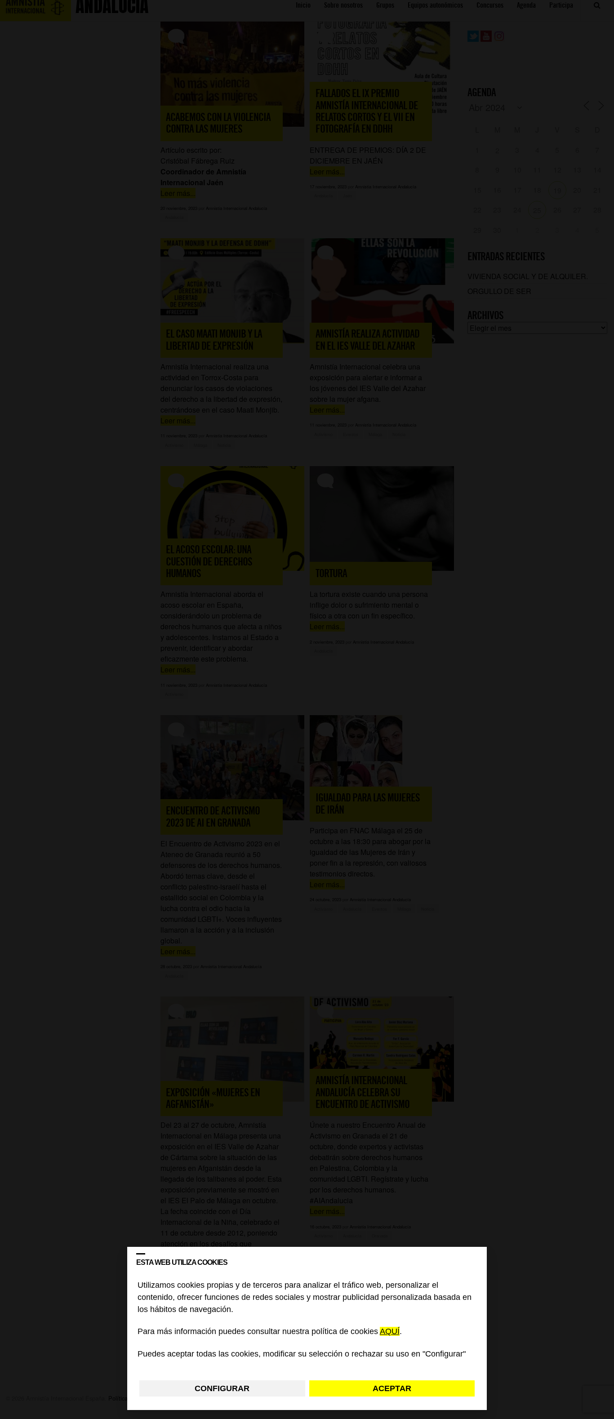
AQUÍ (390, 1331)
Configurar (222, 1388)
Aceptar (392, 1388)
